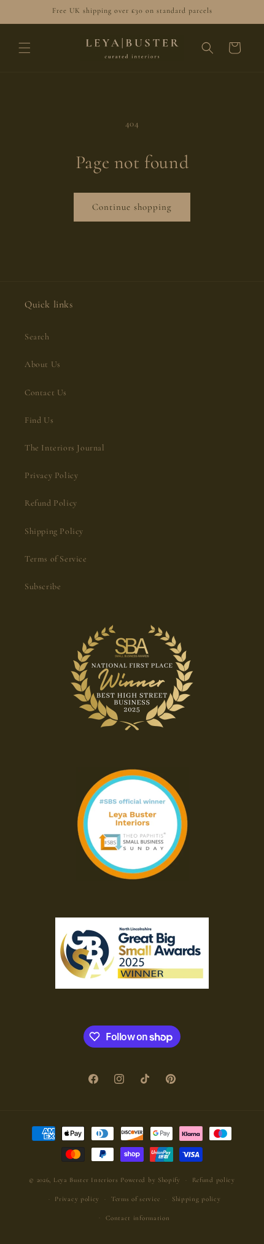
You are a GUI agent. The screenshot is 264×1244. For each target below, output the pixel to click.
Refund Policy (51, 503)
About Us (43, 364)
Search (37, 336)
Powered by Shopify (150, 1180)
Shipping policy (196, 1199)
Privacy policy (77, 1199)
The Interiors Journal (65, 447)
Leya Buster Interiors (86, 1180)
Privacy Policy (51, 475)
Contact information (137, 1218)
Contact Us (46, 392)
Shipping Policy (54, 531)
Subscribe (43, 586)
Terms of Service (56, 559)
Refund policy (213, 1180)
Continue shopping (132, 206)
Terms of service (135, 1199)
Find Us (39, 420)
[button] (24, 47)
